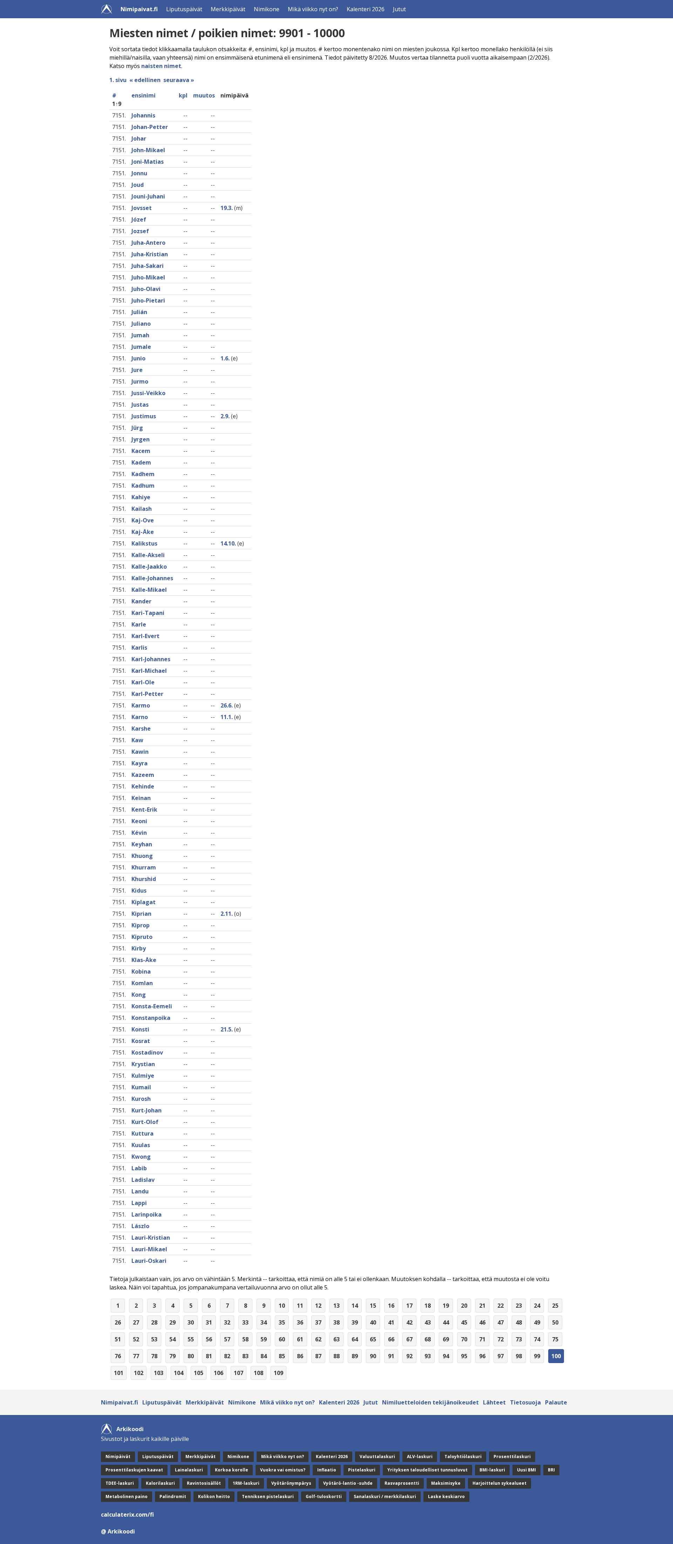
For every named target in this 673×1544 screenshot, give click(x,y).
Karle (138, 624)
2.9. (225, 416)
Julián (139, 312)
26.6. (226, 705)
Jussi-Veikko (148, 393)
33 (245, 1322)
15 (373, 1305)
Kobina (141, 971)
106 (218, 1373)
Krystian (143, 1064)
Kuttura (142, 1133)
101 (118, 1373)
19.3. (226, 208)
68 (427, 1339)
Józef (138, 219)
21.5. (226, 1029)
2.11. (226, 913)
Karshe (141, 728)
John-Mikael (148, 150)
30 (191, 1322)
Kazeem (142, 775)
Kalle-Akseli (148, 555)
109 (278, 1373)
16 (391, 1305)
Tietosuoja (525, 1402)
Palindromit (172, 1496)
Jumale (141, 347)
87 (318, 1356)
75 (555, 1339)
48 (519, 1322)
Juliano (141, 323)
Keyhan (141, 844)
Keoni (139, 821)
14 (355, 1305)
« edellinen (145, 80)
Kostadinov (147, 1052)
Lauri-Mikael (149, 1249)
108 (258, 1373)
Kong (138, 994)
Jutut (399, 9)
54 (172, 1339)
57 (227, 1339)
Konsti (140, 1029)
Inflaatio (326, 1470)
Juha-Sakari (147, 266)
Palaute (556, 1402)
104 (178, 1373)
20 (464, 1305)
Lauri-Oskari (148, 1261)
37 (318, 1322)
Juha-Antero (148, 242)
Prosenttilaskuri (512, 1457)
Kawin (140, 752)
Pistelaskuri (361, 1470)
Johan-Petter (149, 127)
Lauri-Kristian (150, 1237)
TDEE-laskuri (120, 1483)
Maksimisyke (446, 1483)
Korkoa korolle (231, 1470)
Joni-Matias (147, 161)
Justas (140, 404)
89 (355, 1356)
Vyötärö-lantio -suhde (348, 1483)
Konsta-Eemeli (151, 1006)
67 (409, 1339)
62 (318, 1339)
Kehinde (142, 786)
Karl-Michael (149, 671)
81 (209, 1356)
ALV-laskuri (420, 1457)
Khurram (143, 867)
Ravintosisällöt (204, 1483)
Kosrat (140, 1041)
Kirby (138, 948)
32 (227, 1322)
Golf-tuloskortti (324, 1496)
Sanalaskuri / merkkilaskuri (385, 1496)
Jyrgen (140, 439)
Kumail (141, 1087)
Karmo (140, 705)
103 (158, 1373)
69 (446, 1339)
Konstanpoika (150, 1018)
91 (391, 1356)
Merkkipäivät (228, 9)
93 (427, 1356)
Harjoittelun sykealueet (499, 1483)
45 (464, 1322)
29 (172, 1322)
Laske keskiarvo (446, 1496)
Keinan (141, 798)
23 (519, 1305)
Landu (140, 1191)
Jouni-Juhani (148, 196)
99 (537, 1356)
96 (482, 1356)
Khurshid (143, 879)
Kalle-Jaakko (149, 566)
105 (198, 1373)
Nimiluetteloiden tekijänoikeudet (430, 1402)
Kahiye (140, 497)
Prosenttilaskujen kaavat (134, 1470)
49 (537, 1322)
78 (154, 1356)
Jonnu (139, 173)
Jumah (140, 335)
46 (482, 1322)
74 (537, 1339)
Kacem (140, 451)
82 (227, 1356)
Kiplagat (143, 902)
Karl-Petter (147, 694)
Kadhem (143, 474)
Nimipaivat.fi (139, 9)
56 (209, 1339)
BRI (551, 1470)
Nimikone (266, 9)
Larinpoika (146, 1214)
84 (263, 1356)
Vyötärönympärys (291, 1483)
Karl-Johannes (150, 659)
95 (464, 1356)
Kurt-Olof (144, 1122)
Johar (138, 138)
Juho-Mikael (148, 277)
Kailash (141, 509)
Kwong (141, 1156)
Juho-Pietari (148, 300)
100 (556, 1356)
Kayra (139, 763)
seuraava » (178, 80)
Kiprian (141, 913)
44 (446, 1322)
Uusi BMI (526, 1470)
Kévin (139, 833)
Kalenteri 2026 (366, 9)
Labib (139, 1168)
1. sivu (118, 80)
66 (391, 1339)
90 (373, 1356)
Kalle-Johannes (152, 578)
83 (245, 1356)
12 (318, 1305)
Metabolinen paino (127, 1496)
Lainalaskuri (189, 1470)
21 (482, 1305)
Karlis (139, 647)
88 (336, 1356)
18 (427, 1305)
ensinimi (143, 95)
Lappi (139, 1203)
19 (446, 1305)
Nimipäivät (118, 1457)
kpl (183, 95)
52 (136, 1339)
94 (446, 1356)
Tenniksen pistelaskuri (268, 1496)
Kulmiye (142, 1075)
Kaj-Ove (142, 520)
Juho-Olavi (146, 289)
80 (191, 1356)
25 (555, 1305)
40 (373, 1322)
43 (427, 1322)
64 (355, 1339)
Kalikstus (144, 543)
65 (373, 1339)
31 (209, 1322)
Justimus (143, 416)
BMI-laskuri (492, 1470)
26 (118, 1322)
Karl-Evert (145, 636)
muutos (204, 95)
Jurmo (139, 381)
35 (282, 1322)
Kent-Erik (144, 809)
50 (555, 1322)
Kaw (137, 740)
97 (500, 1356)
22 (500, 1305)
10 (282, 1305)
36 (300, 1322)
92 (409, 1356)
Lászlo (140, 1226)
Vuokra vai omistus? (282, 1470)
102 (138, 1373)
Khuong (142, 856)
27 (136, 1322)
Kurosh (141, 1099)
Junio (138, 358)
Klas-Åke (143, 960)
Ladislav (143, 1180)
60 (282, 1339)
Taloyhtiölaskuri (463, 1457)
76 (118, 1356)
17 (409, 1305)
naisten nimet (161, 66)
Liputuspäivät (184, 9)
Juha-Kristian (149, 254)
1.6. (225, 358)
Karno (139, 717)
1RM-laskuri (246, 1483)
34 (263, 1322)
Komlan (142, 983)
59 (263, 1339)
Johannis (143, 115)
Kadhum (143, 485)
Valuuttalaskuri (377, 1457)
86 (300, 1356)
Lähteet (494, 1402)
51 (118, 1339)
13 (336, 1305)
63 (336, 1339)
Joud (137, 185)
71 (482, 1339)
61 (300, 1339)
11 (300, 1305)
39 (355, 1322)
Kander (141, 601)
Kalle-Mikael (149, 590)
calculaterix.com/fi (127, 1514)
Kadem (141, 462)
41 (391, 1322)
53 (154, 1339)
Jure (137, 370)
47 (500, 1322)
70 (464, 1339)
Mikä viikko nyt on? (313, 9)
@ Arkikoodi (118, 1531)
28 (154, 1322)
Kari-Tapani (147, 613)
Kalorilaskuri (160, 1483)
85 (282, 1356)
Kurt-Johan (146, 1110)
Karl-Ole (143, 682)
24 (537, 1305)
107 (238, 1373)
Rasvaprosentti (402, 1483)
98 (519, 1356)
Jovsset (141, 208)
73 (519, 1339)
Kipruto (141, 937)
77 (136, 1356)
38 (336, 1322)
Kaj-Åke (142, 532)
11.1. (226, 717)
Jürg (137, 428)
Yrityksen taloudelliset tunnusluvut (427, 1470)
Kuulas (140, 1145)
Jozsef (140, 231)
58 (245, 1339)
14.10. (228, 543)
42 (409, 1322)
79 (172, 1356)
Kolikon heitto (214, 1496)
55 (191, 1339)
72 (500, 1339)
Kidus (139, 890)
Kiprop (140, 925)
